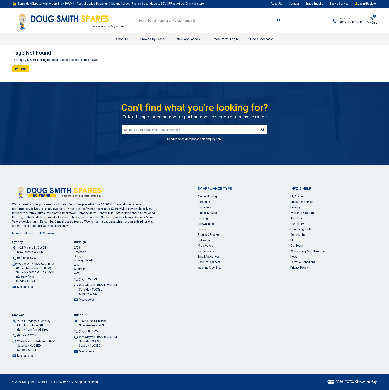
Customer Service (301, 201)
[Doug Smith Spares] (71, 20)
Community (297, 234)
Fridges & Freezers (209, 234)
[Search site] (279, 20)
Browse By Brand (152, 39)
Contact (294, 3)
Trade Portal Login (225, 39)
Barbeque (204, 201)
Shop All (122, 39)
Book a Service (339, 3)
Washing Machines (209, 267)
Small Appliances (209, 256)
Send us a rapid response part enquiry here (194, 139)
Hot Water (204, 240)
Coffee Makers (207, 212)
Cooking (203, 218)
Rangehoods (206, 251)
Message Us (25, 286)
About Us (276, 3)
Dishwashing (206, 223)
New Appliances (188, 39)
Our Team (296, 245)
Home (22, 68)
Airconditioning (207, 196)
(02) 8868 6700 (351, 22)
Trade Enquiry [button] (314, 3)
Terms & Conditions (302, 262)
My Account (298, 196)
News (293, 256)
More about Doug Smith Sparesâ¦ (33, 233)
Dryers (202, 229)
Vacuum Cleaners (209, 262)
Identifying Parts (300, 229)
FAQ (293, 240)
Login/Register (367, 3)
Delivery (295, 207)
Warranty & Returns (302, 212)
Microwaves (205, 245)
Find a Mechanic (261, 39)
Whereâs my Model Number (308, 251)
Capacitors (204, 207)
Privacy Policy (299, 267)
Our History (297, 223)
